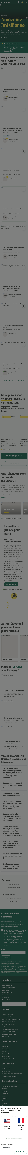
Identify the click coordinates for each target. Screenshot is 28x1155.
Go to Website (20, 1152)
